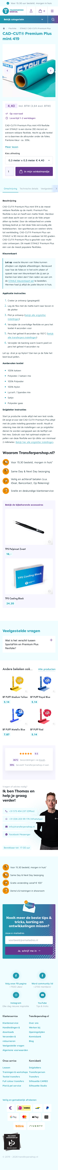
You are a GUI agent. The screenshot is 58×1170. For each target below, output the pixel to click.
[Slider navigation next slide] (50, 70)
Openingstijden (37, 1032)
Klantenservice (10, 1023)
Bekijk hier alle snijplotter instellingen (34, 442)
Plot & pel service (12, 1085)
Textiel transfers (11, 1076)
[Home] (3, 28)
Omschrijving (10, 188)
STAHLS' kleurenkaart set (21, 280)
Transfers (34, 1076)
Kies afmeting (12, 153)
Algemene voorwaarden (15, 1050)
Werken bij (34, 1027)
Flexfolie (12, 28)
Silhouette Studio (38, 1085)
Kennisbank (35, 1036)
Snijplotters (35, 1067)
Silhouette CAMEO (38, 1081)
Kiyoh (42, 759)
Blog (31, 1041)
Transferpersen (37, 1072)
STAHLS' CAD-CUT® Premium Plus (35, 28)
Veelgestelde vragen (13, 1045)
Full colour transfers (13, 1081)
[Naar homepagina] (13, 11)
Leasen (6, 1067)
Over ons (34, 1023)
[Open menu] (52, 11)
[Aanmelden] (31, 11)
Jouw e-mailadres (15, 933)
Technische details (29, 188)
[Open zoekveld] (53, 19)
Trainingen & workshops (15, 1072)
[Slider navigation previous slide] (7, 70)
